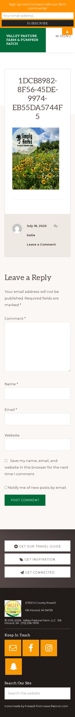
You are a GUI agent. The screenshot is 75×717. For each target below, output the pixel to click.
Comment (15, 318)
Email (11, 409)
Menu (65, 36)
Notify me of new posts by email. (37, 488)
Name (11, 384)
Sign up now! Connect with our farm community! (37, 6)
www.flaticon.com (55, 706)
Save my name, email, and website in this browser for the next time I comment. (36, 467)
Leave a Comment (41, 244)
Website (12, 435)
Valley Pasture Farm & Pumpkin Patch (22, 40)
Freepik (30, 706)
